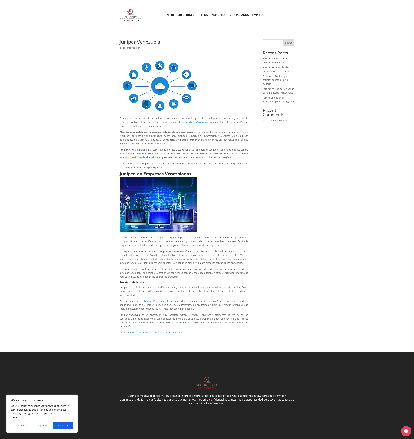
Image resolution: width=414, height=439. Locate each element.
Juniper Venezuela (154, 301)
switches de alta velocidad (146, 157)
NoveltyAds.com (213, 412)
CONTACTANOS (239, 15)
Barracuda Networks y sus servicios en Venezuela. (157, 332)
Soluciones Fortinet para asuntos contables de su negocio (276, 80)
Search (289, 42)
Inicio (170, 15)
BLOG (204, 15)
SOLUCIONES (186, 15)
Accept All (63, 425)
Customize (21, 425)
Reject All (42, 425)
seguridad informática (195, 122)
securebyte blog (131, 47)
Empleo (257, 15)
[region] (42, 414)
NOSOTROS (219, 15)
